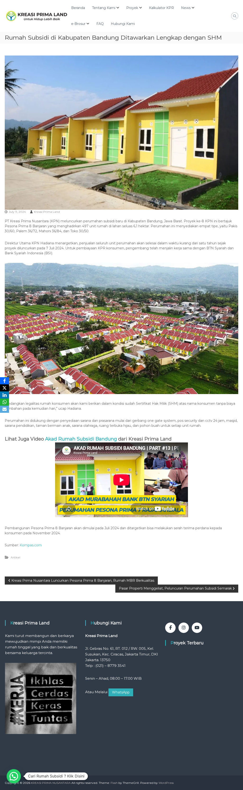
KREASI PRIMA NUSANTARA (51, 783)
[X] (4, 387)
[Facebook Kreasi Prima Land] (170, 628)
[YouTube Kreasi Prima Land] (197, 628)
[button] (14, 776)
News (186, 8)
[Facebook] (4, 380)
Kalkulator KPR (161, 8)
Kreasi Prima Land (47, 212)
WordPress (166, 783)
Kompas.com (31, 545)
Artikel (15, 557)
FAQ (100, 24)
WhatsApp (121, 692)
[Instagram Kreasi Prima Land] (183, 628)
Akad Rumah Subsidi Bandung (81, 439)
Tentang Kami (103, 8)
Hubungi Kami (123, 24)
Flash (114, 783)
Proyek (132, 8)
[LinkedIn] (4, 395)
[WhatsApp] (4, 402)
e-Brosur (78, 24)
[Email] (4, 409)
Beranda (78, 8)
